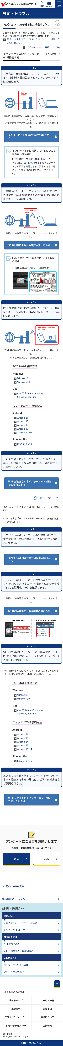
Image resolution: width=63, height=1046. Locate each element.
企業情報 (47, 1025)
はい (16, 858)
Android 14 (22, 425)
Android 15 (22, 421)
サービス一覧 (47, 1000)
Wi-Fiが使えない (12, 943)
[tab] (59, 4)
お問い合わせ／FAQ (16, 1025)
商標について (47, 1017)
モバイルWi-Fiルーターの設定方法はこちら (29, 559)
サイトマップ (16, 1000)
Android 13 (22, 428)
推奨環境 (15, 1008)
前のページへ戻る (15, 886)
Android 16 (22, 417)
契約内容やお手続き (14, 971)
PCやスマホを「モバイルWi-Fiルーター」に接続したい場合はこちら (33, 41)
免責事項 (47, 1008)
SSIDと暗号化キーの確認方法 (18, 950)
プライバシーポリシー (16, 1017)
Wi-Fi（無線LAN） (13, 908)
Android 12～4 (24, 432)
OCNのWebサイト (32, 162)
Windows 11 (23, 378)
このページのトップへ (49, 498)
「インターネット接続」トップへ (43, 47)
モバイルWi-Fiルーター (15, 929)
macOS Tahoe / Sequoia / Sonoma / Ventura (30, 395)
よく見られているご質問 (16, 964)
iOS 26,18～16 (24, 444)
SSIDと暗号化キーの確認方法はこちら (29, 245)
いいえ (46, 858)
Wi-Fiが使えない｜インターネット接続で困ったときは (29, 483)
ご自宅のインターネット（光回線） (22, 922)
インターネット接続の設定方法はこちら (28, 136)
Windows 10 (23, 382)
